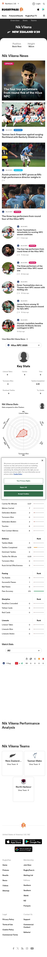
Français (27, 906)
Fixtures (6, 870)
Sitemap (6, 890)
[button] (44, 15)
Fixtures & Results (16, 15)
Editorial (27, 932)
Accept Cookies (23, 494)
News (4, 15)
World (26, 895)
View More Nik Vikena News (13, 339)
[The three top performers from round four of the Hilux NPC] (23, 202)
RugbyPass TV (31, 15)
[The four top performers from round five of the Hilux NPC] (23, 80)
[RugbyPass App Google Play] (33, 842)
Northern (27, 885)
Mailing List (28, 875)
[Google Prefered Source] (23, 850)
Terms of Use (8, 924)
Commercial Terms (10, 935)
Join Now (27, 865)
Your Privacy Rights (23, 481)
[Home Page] (12, 9)
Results (5, 875)
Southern (27, 890)
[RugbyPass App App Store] (14, 842)
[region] (23, 478)
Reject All (23, 487)
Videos (5, 885)
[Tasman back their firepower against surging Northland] (23, 120)
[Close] (42, 460)
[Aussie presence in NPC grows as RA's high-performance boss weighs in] (23, 162)
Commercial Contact (29, 925)
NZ (25, 900)
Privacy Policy (8, 919)
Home (5, 865)
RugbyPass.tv (29, 870)
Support (27, 919)
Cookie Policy (8, 929)
